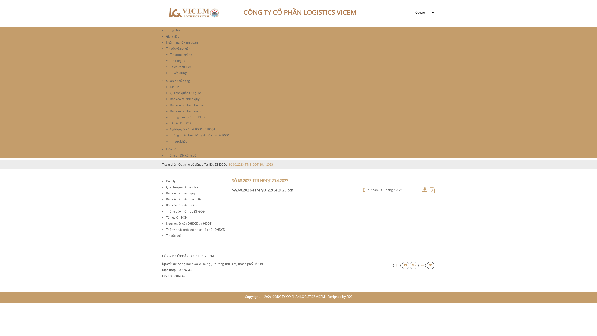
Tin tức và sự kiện (178, 48)
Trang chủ (173, 30)
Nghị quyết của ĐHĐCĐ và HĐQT (192, 129)
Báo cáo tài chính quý (185, 99)
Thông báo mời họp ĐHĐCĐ (189, 117)
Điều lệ (174, 87)
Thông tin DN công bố (181, 155)
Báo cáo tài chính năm (185, 111)
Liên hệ (171, 149)
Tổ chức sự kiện (181, 67)
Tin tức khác (178, 141)
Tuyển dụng (178, 73)
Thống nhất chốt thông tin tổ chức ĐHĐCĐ (199, 135)
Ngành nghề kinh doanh (183, 42)
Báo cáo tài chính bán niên (188, 105)
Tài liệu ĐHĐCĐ (180, 123)
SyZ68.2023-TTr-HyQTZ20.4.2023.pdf (262, 190)
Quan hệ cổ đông (178, 81)
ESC (349, 297)
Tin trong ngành (181, 54)
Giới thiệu (172, 36)
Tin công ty (177, 61)
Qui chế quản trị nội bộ (186, 93)
